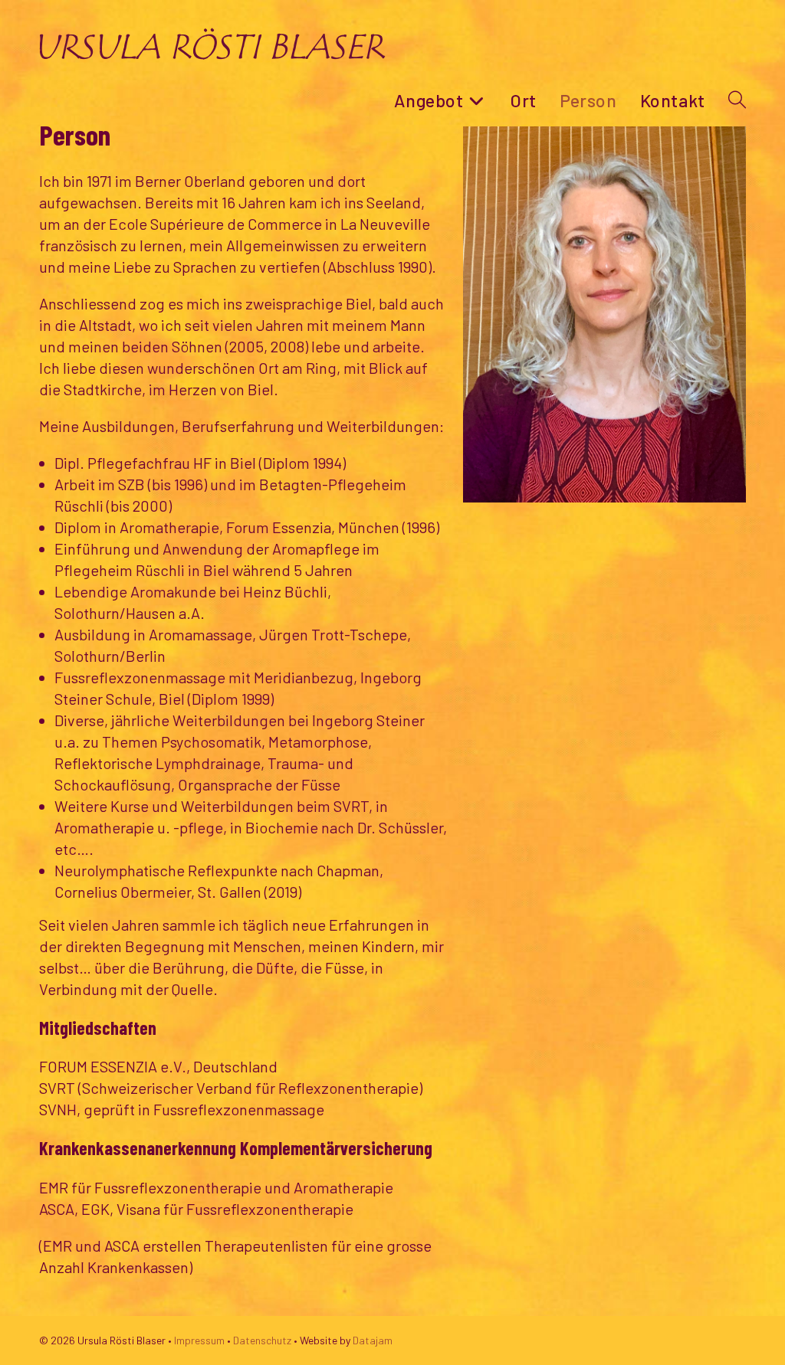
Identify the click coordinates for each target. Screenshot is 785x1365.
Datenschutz (262, 1340)
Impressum (199, 1340)
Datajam (372, 1340)
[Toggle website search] (737, 100)
